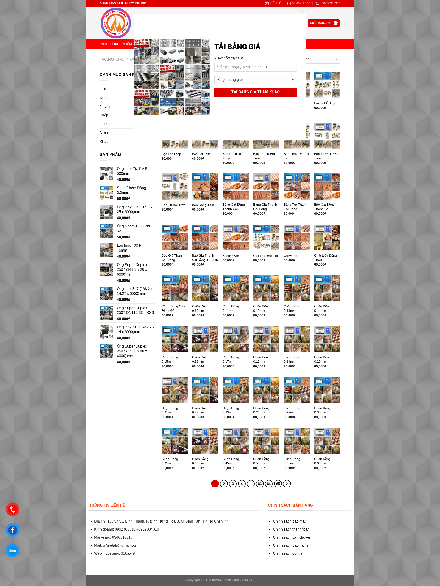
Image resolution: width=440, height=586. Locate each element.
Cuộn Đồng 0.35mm (170, 461)
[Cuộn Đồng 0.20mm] (327, 339)
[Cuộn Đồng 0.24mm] (266, 390)
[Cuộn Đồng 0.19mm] (297, 339)
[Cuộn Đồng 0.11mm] (236, 288)
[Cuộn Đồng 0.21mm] (175, 390)
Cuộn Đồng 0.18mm (261, 359)
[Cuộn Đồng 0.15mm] (175, 339)
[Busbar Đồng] (236, 238)
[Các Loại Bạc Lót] (266, 238)
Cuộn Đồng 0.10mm (200, 308)
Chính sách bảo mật (289, 521)
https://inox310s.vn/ (119, 553)
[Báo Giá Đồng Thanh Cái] (327, 186)
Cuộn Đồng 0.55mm (292, 461)
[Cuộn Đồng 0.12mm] (266, 288)
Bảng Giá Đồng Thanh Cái (234, 207)
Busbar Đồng (232, 255)
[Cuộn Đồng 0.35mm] (175, 441)
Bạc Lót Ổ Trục (325, 103)
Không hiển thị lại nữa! (220, 147)
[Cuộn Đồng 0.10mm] (205, 288)
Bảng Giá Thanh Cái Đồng (265, 207)
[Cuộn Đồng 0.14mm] (327, 288)
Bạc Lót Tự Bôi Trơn (264, 156)
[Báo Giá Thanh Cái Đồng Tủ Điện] (205, 238)
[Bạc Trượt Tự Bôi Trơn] (327, 136)
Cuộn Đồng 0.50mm (261, 461)
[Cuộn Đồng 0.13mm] (297, 288)
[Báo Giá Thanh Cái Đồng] (175, 238)
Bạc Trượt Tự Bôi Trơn (326, 156)
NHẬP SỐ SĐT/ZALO (228, 58)
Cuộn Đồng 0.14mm (322, 308)
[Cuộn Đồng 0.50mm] (266, 441)
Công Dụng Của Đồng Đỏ (173, 308)
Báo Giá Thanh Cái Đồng (173, 258)
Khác (104, 142)
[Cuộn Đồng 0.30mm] (327, 390)
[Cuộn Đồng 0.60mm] (327, 441)
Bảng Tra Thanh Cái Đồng (295, 207)
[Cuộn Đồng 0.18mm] (266, 339)
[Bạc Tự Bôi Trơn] (175, 186)
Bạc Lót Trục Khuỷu (232, 156)
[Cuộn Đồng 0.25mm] (297, 390)
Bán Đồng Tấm (203, 205)
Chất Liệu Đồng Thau (325, 258)
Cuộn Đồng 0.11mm (231, 308)
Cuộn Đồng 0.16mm (200, 359)
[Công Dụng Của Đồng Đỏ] (175, 288)
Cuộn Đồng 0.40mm (200, 461)
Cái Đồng (290, 255)
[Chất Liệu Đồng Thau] (327, 238)
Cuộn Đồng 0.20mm (322, 359)
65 (278, 484)
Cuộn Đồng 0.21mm (170, 410)
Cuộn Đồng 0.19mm (292, 359)
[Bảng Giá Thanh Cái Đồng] (266, 186)
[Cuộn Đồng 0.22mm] (205, 390)
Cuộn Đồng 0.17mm (231, 359)
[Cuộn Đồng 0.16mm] (205, 339)
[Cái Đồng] (297, 238)
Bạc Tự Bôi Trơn (173, 205)
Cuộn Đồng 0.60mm (322, 461)
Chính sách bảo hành (290, 545)
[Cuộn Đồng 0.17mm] (236, 339)
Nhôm (127, 44)
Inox (103, 44)
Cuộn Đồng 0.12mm (261, 308)
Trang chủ (112, 59)
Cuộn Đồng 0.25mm (292, 410)
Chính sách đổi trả (287, 553)
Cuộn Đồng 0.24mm (261, 410)
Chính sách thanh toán (291, 529)
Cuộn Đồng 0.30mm (322, 410)
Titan (104, 124)
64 (269, 484)
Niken (104, 133)
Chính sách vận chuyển (292, 537)
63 (260, 484)
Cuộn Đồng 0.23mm (231, 410)
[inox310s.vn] (123, 23)
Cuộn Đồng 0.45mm (231, 461)
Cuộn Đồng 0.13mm (292, 308)
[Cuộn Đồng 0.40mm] (205, 441)
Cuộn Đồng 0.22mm (200, 410)
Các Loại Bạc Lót (265, 255)
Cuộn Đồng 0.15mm (170, 359)
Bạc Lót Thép (171, 154)
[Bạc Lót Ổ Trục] (327, 85)
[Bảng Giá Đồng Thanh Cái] (236, 186)
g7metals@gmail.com (120, 545)
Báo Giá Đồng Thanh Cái (324, 207)
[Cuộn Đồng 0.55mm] (297, 441)
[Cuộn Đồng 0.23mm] (236, 390)
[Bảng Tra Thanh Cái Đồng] (297, 186)
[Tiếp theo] (287, 484)
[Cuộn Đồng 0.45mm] (236, 441)
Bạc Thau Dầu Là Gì (296, 156)
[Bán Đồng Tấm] (205, 186)
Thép (104, 115)
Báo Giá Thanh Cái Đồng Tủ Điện (205, 258)
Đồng (114, 44)
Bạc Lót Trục (201, 154)
